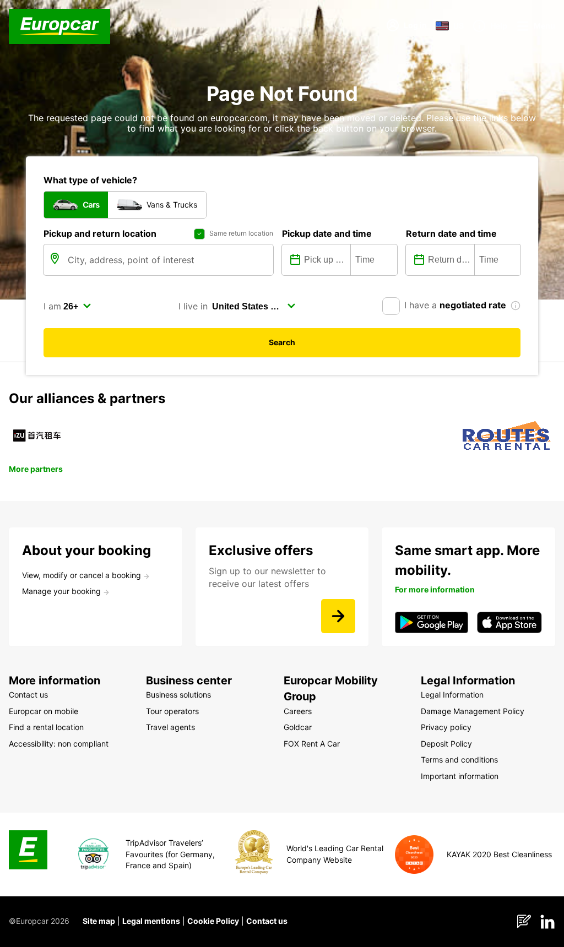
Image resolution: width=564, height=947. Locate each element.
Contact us (267, 921)
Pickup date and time (327, 233)
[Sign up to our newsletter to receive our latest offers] (338, 616)
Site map (99, 921)
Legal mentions (151, 921)
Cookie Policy (213, 921)
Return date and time (451, 233)
